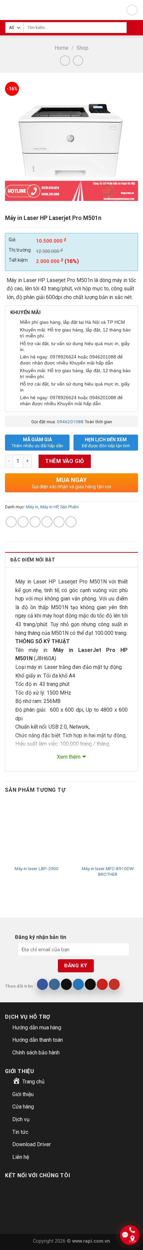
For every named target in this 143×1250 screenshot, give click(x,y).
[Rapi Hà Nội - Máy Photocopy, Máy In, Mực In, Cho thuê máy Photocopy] (12, 10)
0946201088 (70, 421)
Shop (82, 48)
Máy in (32, 506)
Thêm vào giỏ (64, 461)
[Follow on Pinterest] (102, 984)
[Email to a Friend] (47, 521)
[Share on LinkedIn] (71, 521)
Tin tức (20, 1132)
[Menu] (132, 10)
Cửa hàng (23, 1106)
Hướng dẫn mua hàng (36, 1027)
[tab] (71, 559)
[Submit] (132, 27)
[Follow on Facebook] (42, 984)
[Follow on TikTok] (66, 984)
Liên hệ (20, 1157)
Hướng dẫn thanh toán (37, 1040)
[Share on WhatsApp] (11, 521)
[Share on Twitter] (35, 521)
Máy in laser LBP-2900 (37, 868)
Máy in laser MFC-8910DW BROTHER (108, 871)
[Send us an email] (90, 984)
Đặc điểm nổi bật (32, 560)
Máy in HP (49, 506)
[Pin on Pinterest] (59, 521)
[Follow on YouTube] (114, 984)
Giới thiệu (23, 1094)
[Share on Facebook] (23, 521)
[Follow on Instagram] (54, 984)
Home (62, 48)
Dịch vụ (21, 1119)
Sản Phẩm (69, 506)
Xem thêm (68, 757)
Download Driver (31, 1144)
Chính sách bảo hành (36, 1052)
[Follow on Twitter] (78, 984)
